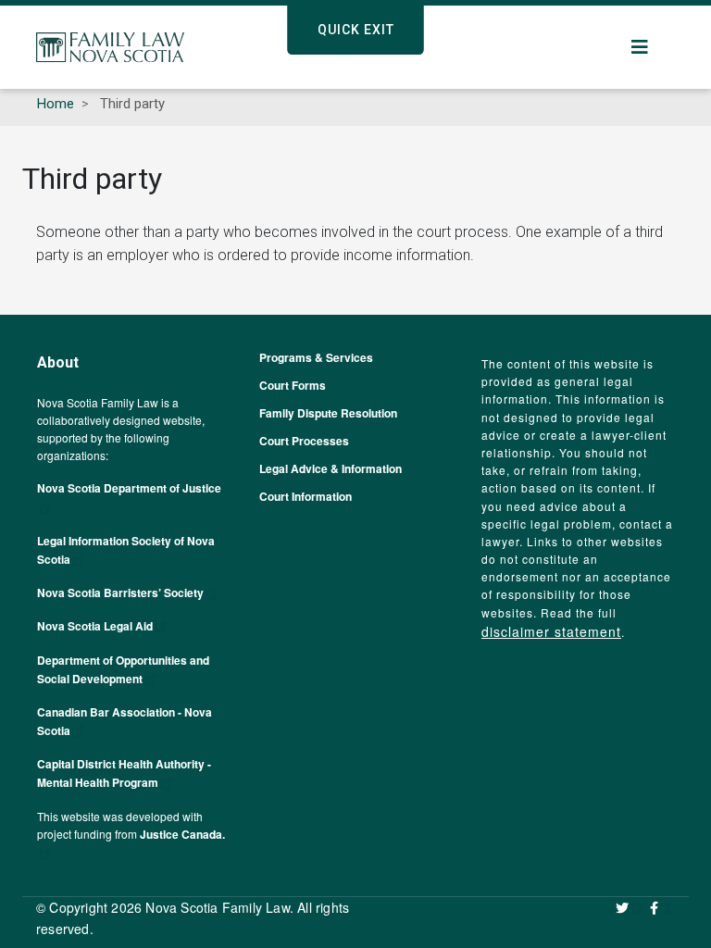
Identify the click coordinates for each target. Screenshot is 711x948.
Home (55, 103)
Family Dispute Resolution (328, 413)
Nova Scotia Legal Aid (95, 625)
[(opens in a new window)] (630, 907)
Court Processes (304, 440)
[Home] (110, 47)
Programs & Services (316, 357)
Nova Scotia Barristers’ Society (120, 592)
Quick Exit (356, 29)
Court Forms (292, 385)
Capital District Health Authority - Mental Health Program (124, 773)
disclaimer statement (551, 631)
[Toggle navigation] (640, 47)
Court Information (305, 496)
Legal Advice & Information (330, 468)
